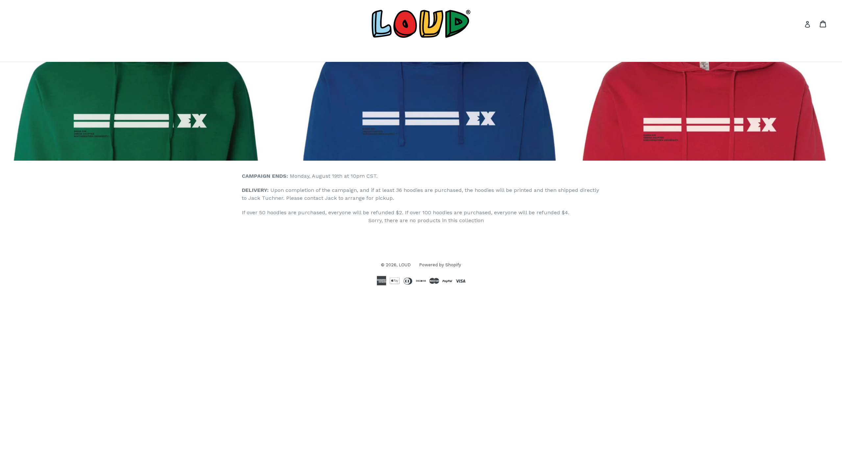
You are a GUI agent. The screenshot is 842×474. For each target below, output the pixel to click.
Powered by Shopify (440, 264)
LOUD (405, 264)
